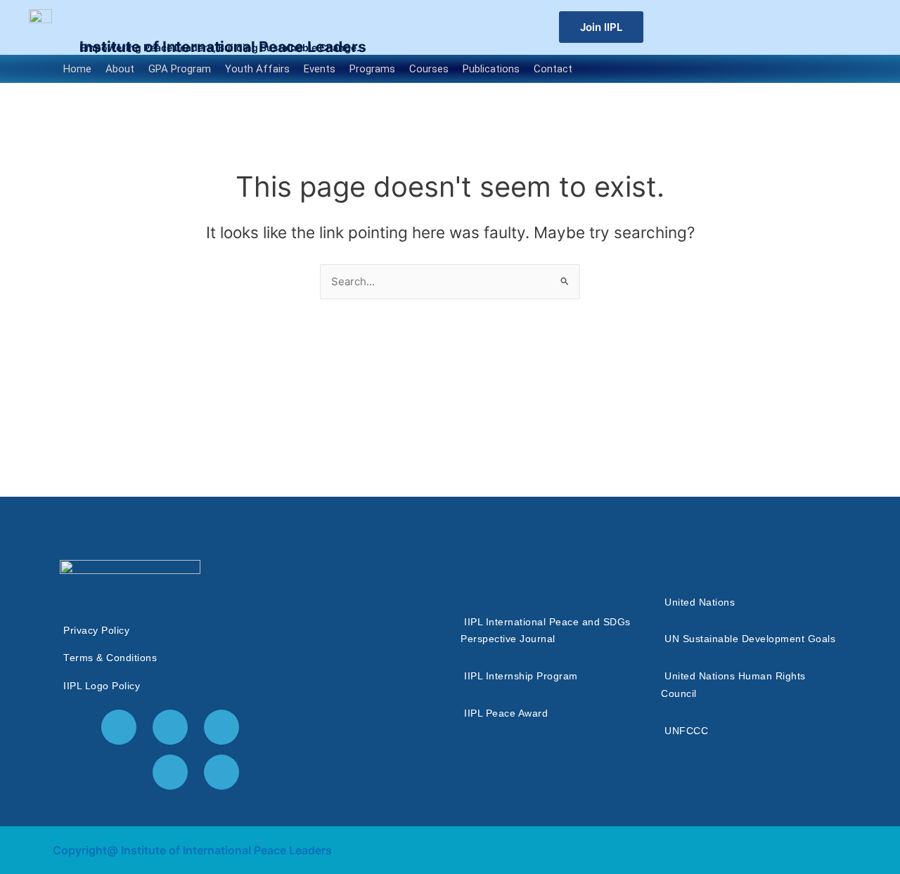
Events (319, 69)
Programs (372, 69)
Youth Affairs (257, 69)
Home (77, 69)
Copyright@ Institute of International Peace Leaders (192, 850)
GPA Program (179, 69)
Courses (429, 69)
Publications (491, 69)
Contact (553, 69)
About (119, 69)
